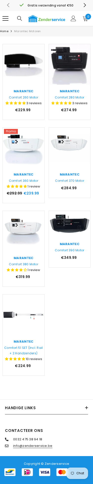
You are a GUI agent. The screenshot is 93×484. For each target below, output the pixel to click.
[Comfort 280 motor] (70, 65)
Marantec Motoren (27, 31)
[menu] (5, 18)
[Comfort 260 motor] (23, 65)
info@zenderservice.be (32, 445)
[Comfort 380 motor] (23, 232)
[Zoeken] (20, 18)
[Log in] (73, 18)
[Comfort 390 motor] (70, 225)
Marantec (23, 91)
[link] (46, 5)
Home (4, 31)
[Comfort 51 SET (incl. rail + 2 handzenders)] (23, 315)
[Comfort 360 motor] (23, 149)
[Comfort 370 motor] (70, 149)
